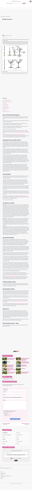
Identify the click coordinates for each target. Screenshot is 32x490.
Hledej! (24, 3)
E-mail (4, 394)
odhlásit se (19, 458)
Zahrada (4, 16)
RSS (1, 478)
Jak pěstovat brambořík (6, 423)
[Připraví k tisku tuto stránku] (18, 351)
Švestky (12, 199)
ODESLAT (16, 460)
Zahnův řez (4, 110)
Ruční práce (18, 432)
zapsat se (13, 458)
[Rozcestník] (30, 1)
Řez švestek (23, 368)
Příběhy (18, 439)
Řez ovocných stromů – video (6, 111)
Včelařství (4, 443)
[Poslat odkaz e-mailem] (17, 351)
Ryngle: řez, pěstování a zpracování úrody (11, 372)
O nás (2, 471)
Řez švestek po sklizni (6, 108)
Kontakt (18, 443)
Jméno (4, 391)
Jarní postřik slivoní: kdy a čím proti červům (11, 359)
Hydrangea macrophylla (25, 423)
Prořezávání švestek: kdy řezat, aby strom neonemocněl (25, 359)
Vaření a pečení (5, 441)
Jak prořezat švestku (5, 105)
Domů (1, 16)
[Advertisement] (16, 10)
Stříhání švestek (5, 378)
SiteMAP (2, 477)
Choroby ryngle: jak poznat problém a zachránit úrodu (13, 276)
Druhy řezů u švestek (5, 104)
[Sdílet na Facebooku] (13, 351)
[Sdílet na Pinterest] (16, 351)
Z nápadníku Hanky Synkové (7, 434)
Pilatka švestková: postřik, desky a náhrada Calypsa (20, 303)
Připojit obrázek (6, 413)
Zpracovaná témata (19, 441)
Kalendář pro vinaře (19, 434)
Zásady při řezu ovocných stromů (7, 101)
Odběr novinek (3, 473)
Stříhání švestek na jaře (6, 107)
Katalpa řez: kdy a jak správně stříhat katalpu (25, 362)
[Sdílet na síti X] (14, 351)
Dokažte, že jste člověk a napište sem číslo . (12, 397)
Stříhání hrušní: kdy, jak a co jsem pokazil (25, 372)
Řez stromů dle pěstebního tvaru (24, 365)
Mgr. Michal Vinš (9, 35)
